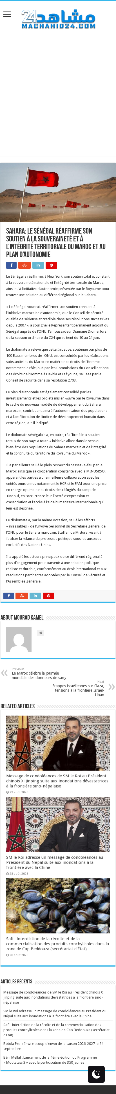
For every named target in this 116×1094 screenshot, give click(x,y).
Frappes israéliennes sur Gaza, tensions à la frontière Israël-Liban (78, 688)
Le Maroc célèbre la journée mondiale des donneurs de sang (39, 673)
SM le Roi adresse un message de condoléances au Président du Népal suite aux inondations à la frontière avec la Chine (54, 862)
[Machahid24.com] (58, 18)
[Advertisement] (58, 98)
